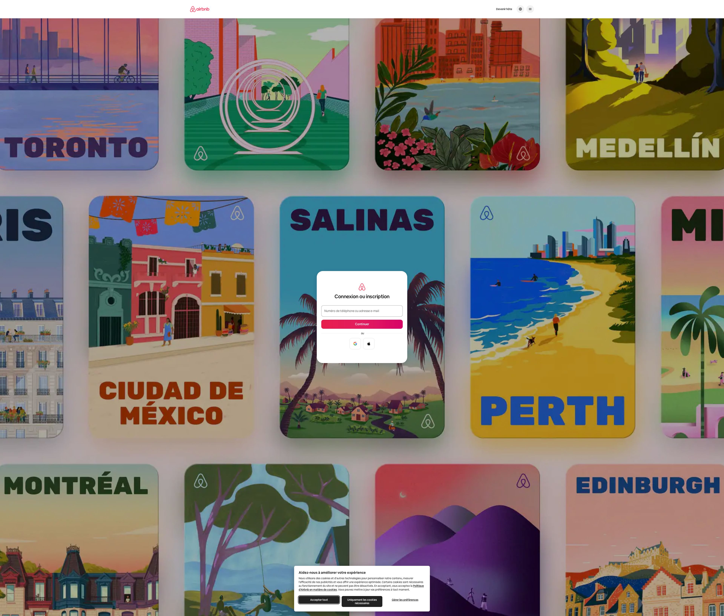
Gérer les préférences (405, 599)
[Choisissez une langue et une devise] (520, 9)
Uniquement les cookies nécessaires (362, 601)
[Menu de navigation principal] (530, 9)
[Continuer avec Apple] (368, 343)
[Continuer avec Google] (355, 343)
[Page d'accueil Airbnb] (199, 9)
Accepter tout (319, 599)
